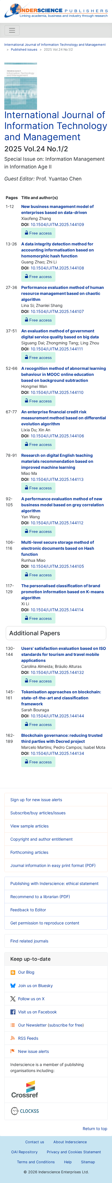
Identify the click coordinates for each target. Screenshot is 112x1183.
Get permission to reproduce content (44, 922)
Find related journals (29, 940)
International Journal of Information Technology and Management (55, 45)
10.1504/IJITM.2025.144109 (57, 224)
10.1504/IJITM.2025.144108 (57, 267)
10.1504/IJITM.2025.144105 (57, 566)
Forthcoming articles (29, 852)
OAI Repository (24, 1152)
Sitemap (88, 1162)
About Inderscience (70, 1142)
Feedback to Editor (28, 909)
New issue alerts (33, 1051)
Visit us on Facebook (37, 1011)
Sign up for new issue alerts (36, 799)
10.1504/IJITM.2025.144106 (57, 435)
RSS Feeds (28, 1038)
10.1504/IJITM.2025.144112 (57, 522)
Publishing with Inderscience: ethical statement (54, 883)
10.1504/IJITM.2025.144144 (57, 715)
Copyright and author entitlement (41, 839)
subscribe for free (65, 1025)
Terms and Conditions (36, 1162)
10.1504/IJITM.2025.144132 (57, 672)
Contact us (34, 1142)
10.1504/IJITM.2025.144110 (57, 392)
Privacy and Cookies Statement (74, 1152)
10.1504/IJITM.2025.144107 (57, 311)
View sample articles (29, 825)
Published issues (24, 49)
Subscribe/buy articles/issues (37, 812)
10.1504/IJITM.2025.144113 (57, 479)
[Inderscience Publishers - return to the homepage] (56, 9)
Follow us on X (31, 998)
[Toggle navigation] (12, 30)
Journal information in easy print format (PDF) (53, 865)
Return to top (95, 1128)
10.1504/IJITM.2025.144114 (57, 609)
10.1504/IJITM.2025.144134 (57, 753)
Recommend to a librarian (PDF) (40, 896)
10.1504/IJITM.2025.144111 (57, 348)
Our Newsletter (33, 1025)
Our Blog (26, 972)
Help (68, 1162)
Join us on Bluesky (35, 985)
